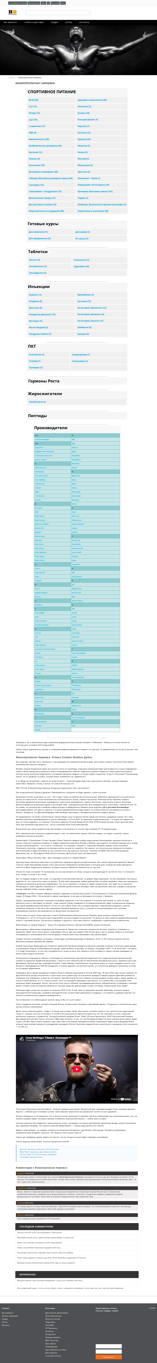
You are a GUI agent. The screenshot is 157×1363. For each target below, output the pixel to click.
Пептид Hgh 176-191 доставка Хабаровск (38, 1154)
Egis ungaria (50, 1344)
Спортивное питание (17, 3)
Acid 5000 (49, 1325)
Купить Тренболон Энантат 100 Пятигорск (39, 1149)
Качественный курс (53, 1316)
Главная (5, 1308)
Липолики (55, 3)
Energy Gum (50, 1334)
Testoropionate (51, 1347)
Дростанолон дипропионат (56, 1313)
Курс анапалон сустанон (55, 1350)
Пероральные (34, 3)
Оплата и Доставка (34, 22)
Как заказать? (10, 22)
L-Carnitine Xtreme (53, 1356)
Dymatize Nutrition (53, 1337)
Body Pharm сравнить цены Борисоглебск (38, 1152)
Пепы (63, 3)
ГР (48, 3)
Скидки (54, 22)
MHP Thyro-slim (52, 1340)
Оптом (68, 22)
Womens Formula (52, 1319)
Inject (43, 3)
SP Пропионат (51, 1328)
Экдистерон (50, 1322)
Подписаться (108, 1357)
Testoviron (49, 1331)
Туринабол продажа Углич (31, 1157)
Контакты (84, 22)
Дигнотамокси (51, 1353)
